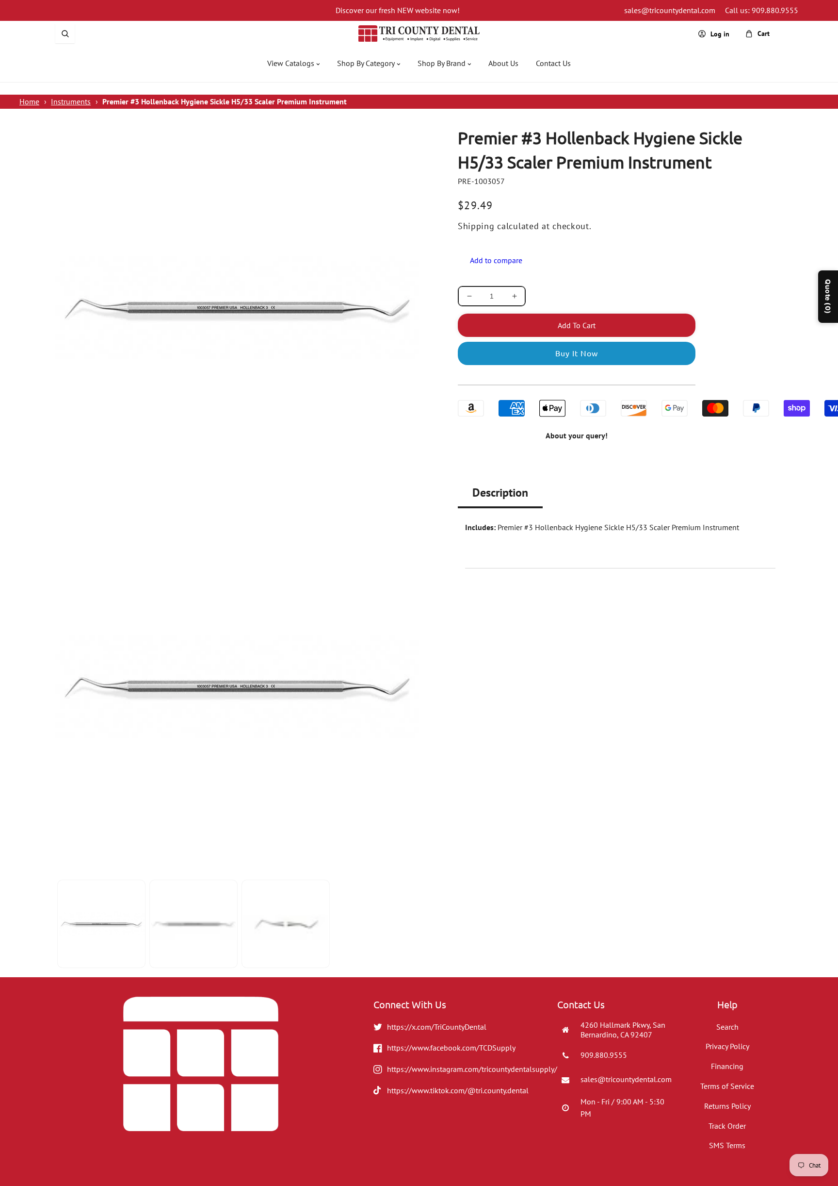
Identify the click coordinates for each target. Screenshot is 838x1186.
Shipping (476, 226)
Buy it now (576, 353)
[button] (65, 33)
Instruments (71, 101)
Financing (727, 1066)
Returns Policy (727, 1106)
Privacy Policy (727, 1046)
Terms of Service (727, 1086)
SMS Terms (727, 1145)
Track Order (727, 1126)
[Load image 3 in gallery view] (285, 924)
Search (727, 1027)
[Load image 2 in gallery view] (193, 924)
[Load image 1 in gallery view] (101, 924)
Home (29, 101)
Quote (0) (828, 296)
